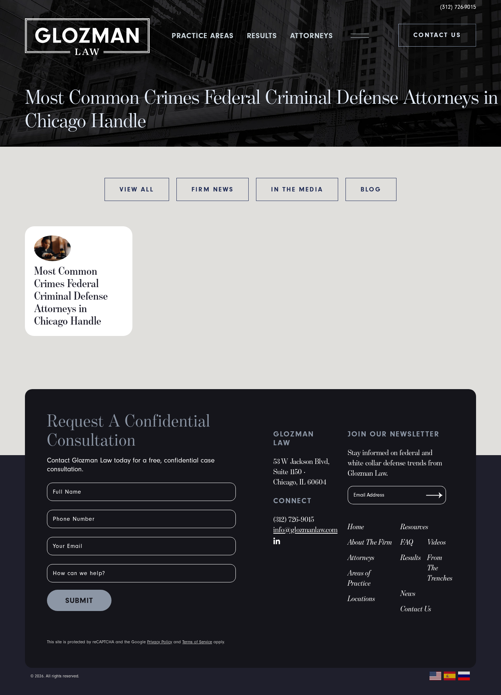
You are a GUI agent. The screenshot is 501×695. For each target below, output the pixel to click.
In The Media (297, 189)
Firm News (212, 189)
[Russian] (464, 675)
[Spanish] (450, 675)
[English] (435, 675)
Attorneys (311, 35)
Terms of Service (197, 642)
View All (137, 189)
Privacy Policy (159, 642)
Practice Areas (203, 35)
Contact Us (437, 35)
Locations (361, 598)
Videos (436, 542)
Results (262, 35)
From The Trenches (436, 567)
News (408, 593)
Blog (371, 189)
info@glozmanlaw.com (305, 529)
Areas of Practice (359, 578)
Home (356, 526)
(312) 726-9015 (458, 7)
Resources (414, 526)
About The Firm (370, 542)
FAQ (407, 542)
